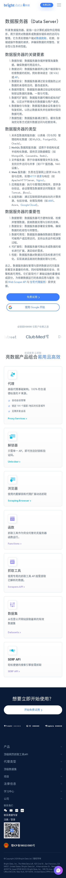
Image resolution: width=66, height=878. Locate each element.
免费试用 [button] (47, 5)
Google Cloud (28, 204)
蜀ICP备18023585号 (23, 845)
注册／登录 (9, 819)
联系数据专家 (11, 815)
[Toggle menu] (59, 5)
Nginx (40, 180)
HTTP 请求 (36, 176)
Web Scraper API (17, 282)
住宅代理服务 (37, 282)
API (16, 77)
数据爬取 (41, 38)
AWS (50, 200)
